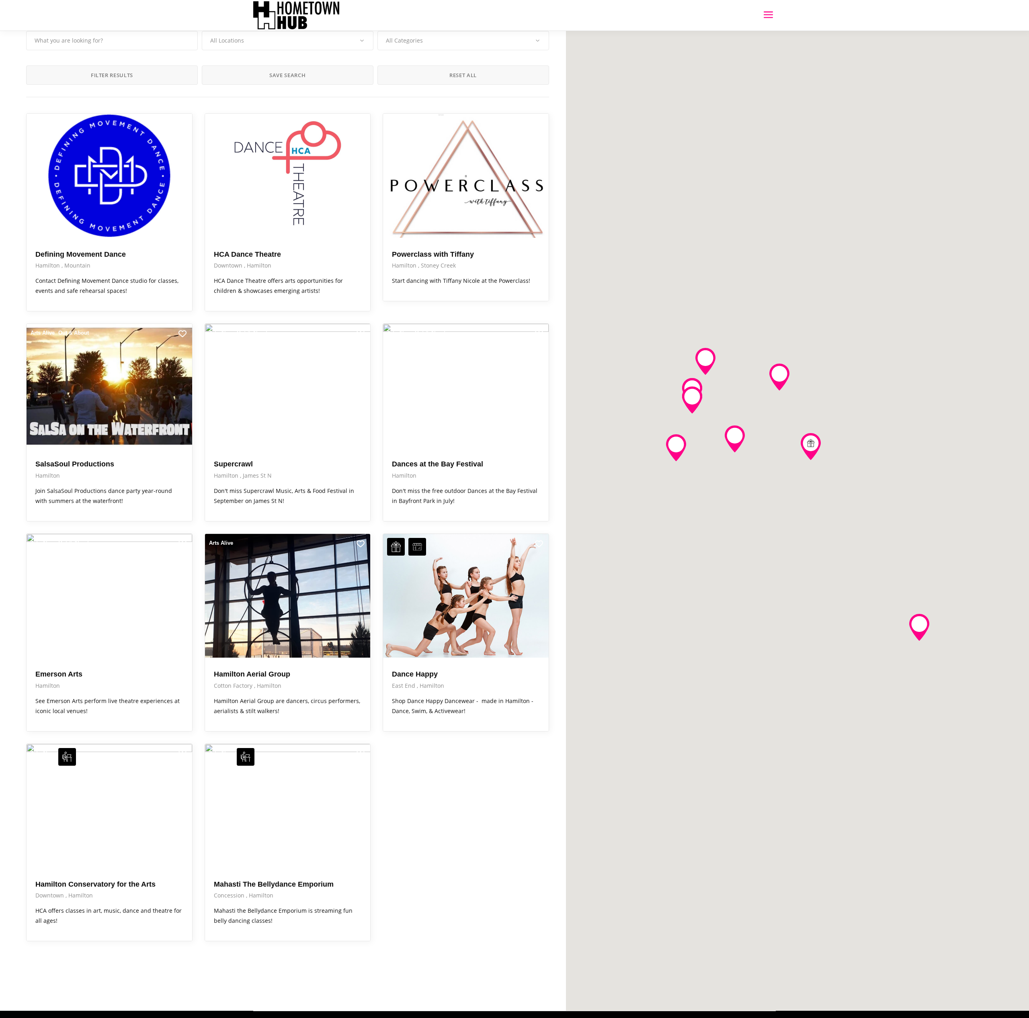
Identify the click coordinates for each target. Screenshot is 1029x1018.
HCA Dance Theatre (247, 254)
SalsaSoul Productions (74, 464)
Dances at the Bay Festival (437, 464)
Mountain (77, 265)
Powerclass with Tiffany (433, 254)
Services (397, 123)
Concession (230, 895)
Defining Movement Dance (80, 254)
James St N (257, 475)
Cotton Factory (234, 685)
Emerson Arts (58, 674)
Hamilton (48, 265)
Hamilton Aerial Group (252, 674)
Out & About (252, 123)
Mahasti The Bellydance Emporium (274, 884)
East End (404, 685)
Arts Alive (43, 123)
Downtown (229, 265)
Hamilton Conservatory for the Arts (95, 884)
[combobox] (287, 40)
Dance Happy (415, 674)
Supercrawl (233, 464)
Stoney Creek (438, 265)
